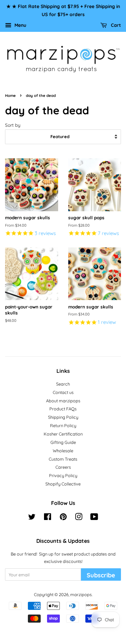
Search (63, 384)
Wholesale (63, 450)
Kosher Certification (63, 434)
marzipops (81, 594)
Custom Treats (63, 459)
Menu (19, 25)
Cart (115, 25)
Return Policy (63, 425)
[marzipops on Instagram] (78, 518)
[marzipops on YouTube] (94, 518)
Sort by (12, 125)
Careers (63, 467)
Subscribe (101, 575)
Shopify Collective (63, 483)
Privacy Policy (63, 475)
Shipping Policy (63, 417)
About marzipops (63, 400)
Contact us (63, 392)
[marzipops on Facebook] (47, 518)
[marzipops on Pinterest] (63, 518)
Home (10, 95)
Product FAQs (63, 408)
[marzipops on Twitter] (32, 518)
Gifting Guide (63, 442)
